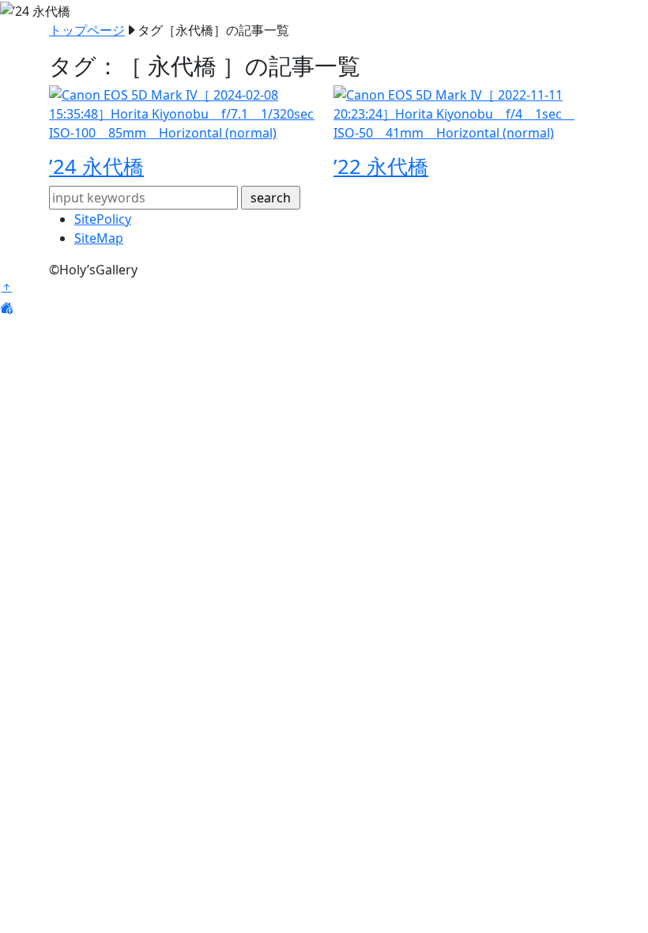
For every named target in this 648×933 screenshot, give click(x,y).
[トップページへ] (6, 307)
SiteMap (98, 238)
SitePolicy (102, 219)
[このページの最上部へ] (6, 288)
